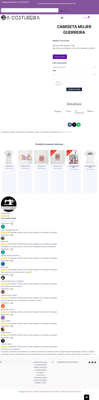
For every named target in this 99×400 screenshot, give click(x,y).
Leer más (93, 354)
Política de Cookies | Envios (71, 392)
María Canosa (66, 132)
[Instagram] (89, 362)
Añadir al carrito (74, 89)
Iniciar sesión (65, 10)
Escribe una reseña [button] (8, 221)
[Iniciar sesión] (61, 11)
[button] (62, 17)
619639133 (25, 2)
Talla (54, 70)
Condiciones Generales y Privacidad (46, 392)
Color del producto (59, 63)
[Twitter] (95, 362)
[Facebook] (92, 362)
